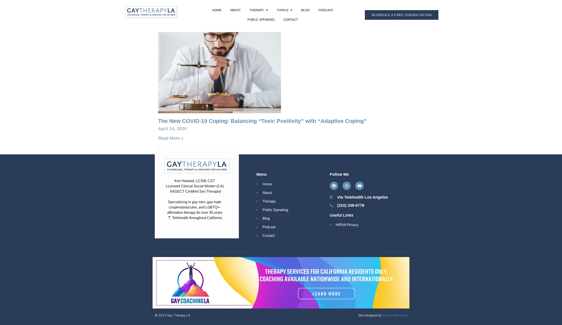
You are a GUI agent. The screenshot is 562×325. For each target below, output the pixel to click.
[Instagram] (346, 186)
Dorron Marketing (395, 315)
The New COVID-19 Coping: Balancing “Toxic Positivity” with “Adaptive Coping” (262, 121)
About (235, 10)
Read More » (171, 138)
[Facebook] (334, 186)
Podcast (326, 10)
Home (217, 10)
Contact (290, 19)
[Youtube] (359, 186)
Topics (282, 10)
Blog (305, 10)
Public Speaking (261, 19)
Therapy (257, 10)
